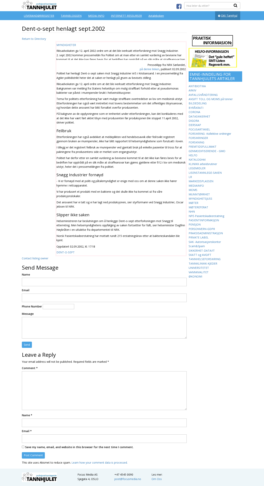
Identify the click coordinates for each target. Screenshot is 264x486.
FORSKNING (196, 142)
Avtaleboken (156, 16)
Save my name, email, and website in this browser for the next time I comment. (79, 447)
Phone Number (32, 306)
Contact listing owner (35, 258)
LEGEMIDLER (197, 168)
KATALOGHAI (197, 159)
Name (26, 274)
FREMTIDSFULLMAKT (202, 146)
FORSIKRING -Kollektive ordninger (210, 133)
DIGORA (194, 121)
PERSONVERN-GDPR (202, 229)
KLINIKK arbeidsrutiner (203, 164)
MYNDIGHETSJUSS (200, 198)
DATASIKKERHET (199, 116)
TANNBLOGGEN (71, 16)
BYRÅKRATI (196, 108)
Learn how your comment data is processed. (100, 462)
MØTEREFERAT (198, 207)
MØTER (193, 203)
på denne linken (149, 69)
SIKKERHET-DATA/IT (202, 250)
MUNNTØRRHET (199, 194)
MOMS (193, 190)
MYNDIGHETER (66, 45)
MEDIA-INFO (96, 16)
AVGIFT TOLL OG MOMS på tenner (211, 99)
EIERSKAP (195, 125)
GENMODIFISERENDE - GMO (207, 151)
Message (28, 314)
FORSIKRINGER (198, 138)
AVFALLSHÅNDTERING (203, 95)
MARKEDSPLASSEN (201, 181)
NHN (192, 211)
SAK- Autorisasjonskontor (205, 242)
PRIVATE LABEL (199, 237)
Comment (30, 368)
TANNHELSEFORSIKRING (205, 259)
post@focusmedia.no (127, 479)
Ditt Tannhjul (229, 15)
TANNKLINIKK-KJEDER (203, 263)
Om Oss (157, 479)
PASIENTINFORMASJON (204, 220)
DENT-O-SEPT (65, 252)
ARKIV (192, 90)
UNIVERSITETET (199, 268)
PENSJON (195, 224)
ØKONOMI (195, 276)
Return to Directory (34, 39)
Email (25, 290)
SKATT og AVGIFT (200, 255)
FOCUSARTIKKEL (199, 129)
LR (190, 177)
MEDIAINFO (196, 185)
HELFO (193, 155)
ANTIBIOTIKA (197, 86)
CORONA (194, 112)
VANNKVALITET (199, 272)
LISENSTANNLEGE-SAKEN (205, 172)
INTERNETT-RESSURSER (126, 16)
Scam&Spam (197, 246)
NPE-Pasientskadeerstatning (206, 216)
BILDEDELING (198, 103)
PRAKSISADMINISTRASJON (206, 233)
